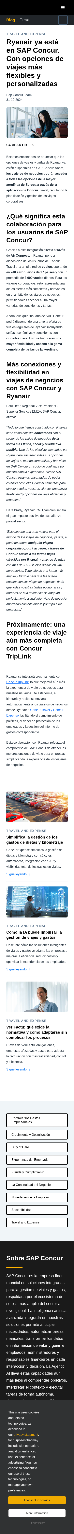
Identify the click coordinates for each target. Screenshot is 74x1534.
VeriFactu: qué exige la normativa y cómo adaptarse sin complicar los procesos (36, 1032)
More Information (37, 1513)
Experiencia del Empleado (30, 1159)
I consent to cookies (37, 1500)
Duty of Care (20, 1147)
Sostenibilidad (21, 1210)
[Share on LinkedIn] (47, 145)
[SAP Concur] (24, 7)
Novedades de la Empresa (30, 1197)
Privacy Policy (37, 1522)
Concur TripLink (17, 682)
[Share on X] (33, 144)
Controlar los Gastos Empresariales (25, 1120)
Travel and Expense (25, 1222)
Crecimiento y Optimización (30, 1134)
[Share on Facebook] (40, 145)
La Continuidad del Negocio (31, 1184)
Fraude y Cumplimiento (27, 1172)
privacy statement (26, 1434)
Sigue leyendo (16, 874)
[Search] (63, 20)
